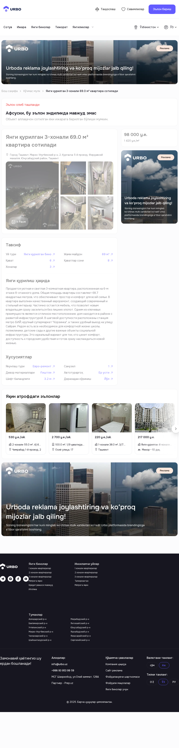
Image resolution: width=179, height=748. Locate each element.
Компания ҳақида (116, 664)
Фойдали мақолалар (118, 683)
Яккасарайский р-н (81, 636)
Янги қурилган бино (37, 254)
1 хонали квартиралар (40, 568)
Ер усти (104, 372)
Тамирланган (81, 581)
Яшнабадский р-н (80, 631)
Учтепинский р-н (37, 627)
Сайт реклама (114, 670)
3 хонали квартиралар (40, 576)
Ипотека (33, 589)
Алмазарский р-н (37, 619)
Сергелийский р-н (80, 640)
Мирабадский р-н (80, 619)
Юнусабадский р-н (80, 627)
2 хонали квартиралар (40, 572)
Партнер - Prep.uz (62, 683)
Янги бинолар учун (117, 689)
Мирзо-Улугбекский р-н (41, 631)
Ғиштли (46, 372)
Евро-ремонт (42, 366)
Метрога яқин (35, 581)
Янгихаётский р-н (80, 623)
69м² (105, 254)
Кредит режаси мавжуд (41, 585)
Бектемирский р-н (38, 623)
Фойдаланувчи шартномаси (123, 676)
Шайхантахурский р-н (40, 640)
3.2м (47, 379)
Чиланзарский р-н (38, 636)
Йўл (106, 379)
